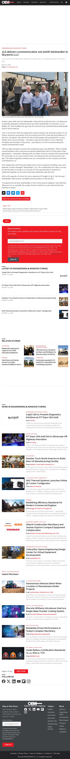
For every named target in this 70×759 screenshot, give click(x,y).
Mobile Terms (56, 254)
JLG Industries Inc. (12, 67)
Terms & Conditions (36, 753)
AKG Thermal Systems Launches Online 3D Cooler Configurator (27, 311)
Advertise (13, 753)
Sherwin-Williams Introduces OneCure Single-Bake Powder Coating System (46, 609)
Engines (4, 357)
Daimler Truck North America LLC (42, 464)
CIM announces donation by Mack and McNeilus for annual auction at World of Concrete (46, 352)
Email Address (13, 237)
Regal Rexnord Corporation (40, 634)
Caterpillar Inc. (35, 558)
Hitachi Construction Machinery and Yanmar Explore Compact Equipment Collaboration (45, 527)
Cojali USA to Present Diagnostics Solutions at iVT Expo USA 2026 (27, 272)
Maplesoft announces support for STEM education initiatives (10, 350)
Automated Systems (33, 581)
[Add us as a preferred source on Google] (22, 193)
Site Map (57, 753)
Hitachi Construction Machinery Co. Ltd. (44, 533)
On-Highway (30, 456)
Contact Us (48, 753)
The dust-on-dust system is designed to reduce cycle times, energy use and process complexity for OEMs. (47, 618)
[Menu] (66, 2)
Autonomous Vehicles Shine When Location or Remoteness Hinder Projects (43, 586)
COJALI (32, 420)
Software (5, 346)
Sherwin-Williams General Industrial (43, 614)
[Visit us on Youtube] (19, 681)
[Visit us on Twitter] (9, 681)
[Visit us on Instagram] (28, 681)
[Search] (61, 2)
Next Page (21, 671)
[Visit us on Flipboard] (24, 681)
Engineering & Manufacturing (14, 48)
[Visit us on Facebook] (3, 681)
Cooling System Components (36, 478)
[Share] (8, 193)
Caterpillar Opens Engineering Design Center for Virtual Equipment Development (46, 552)
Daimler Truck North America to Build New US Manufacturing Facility (29, 298)
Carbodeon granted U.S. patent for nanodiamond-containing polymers (46, 362)
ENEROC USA (35, 656)
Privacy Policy (16, 256)
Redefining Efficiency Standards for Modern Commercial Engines (44, 504)
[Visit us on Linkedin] (14, 681)
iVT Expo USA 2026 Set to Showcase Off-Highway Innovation (26, 285)
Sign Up (13, 259)
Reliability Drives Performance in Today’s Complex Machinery (43, 629)
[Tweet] (18, 193)
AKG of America (35, 486)
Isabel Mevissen (10, 574)
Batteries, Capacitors (34, 647)
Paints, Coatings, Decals (10, 571)
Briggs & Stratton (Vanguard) (40, 508)
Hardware (39, 357)
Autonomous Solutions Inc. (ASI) (41, 592)
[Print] (3, 193)
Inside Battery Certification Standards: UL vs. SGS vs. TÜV (46, 651)
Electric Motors (32, 625)
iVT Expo (33, 442)
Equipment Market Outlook (36, 522)
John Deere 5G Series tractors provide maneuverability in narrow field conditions (12, 362)
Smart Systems (31, 434)
